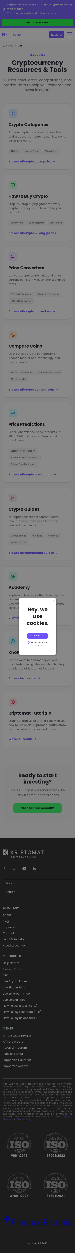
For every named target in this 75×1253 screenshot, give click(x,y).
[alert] (37, 626)
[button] (37, 644)
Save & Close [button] (37, 635)
